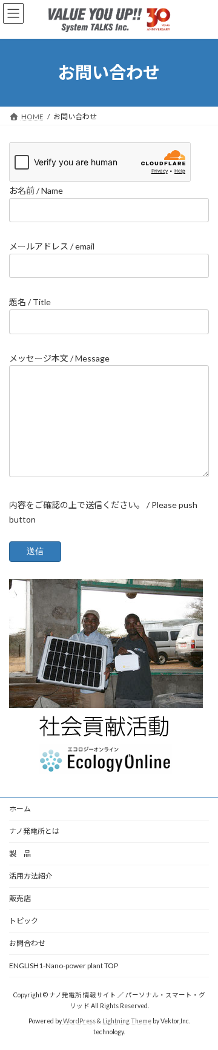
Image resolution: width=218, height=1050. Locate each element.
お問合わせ (27, 943)
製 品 (20, 853)
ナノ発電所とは (34, 831)
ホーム (20, 808)
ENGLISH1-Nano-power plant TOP (63, 965)
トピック (23, 920)
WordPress (79, 1021)
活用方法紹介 (31, 875)
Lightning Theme (126, 1021)
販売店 (20, 898)
